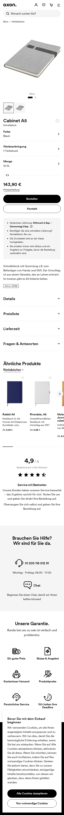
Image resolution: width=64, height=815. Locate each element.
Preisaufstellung (11, 189)
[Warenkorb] (51, 5)
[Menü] (58, 5)
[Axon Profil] (9, 4)
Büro (5, 21)
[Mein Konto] (36, 5)
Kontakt (32, 208)
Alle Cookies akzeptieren (32, 793)
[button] (8, 108)
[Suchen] (7, 13)
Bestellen (32, 199)
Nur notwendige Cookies (32, 803)
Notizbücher (18, 21)
